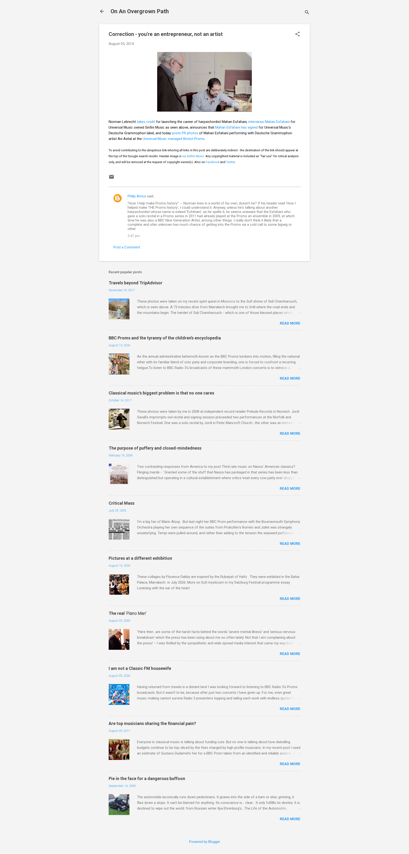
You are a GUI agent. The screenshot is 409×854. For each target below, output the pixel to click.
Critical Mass (121, 503)
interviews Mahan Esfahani (269, 122)
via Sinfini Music (193, 156)
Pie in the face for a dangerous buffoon (147, 778)
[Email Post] (111, 178)
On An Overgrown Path (140, 11)
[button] (297, 34)
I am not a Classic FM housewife (140, 668)
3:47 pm (134, 236)
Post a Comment (126, 247)
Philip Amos (137, 196)
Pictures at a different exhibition (140, 558)
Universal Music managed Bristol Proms (173, 139)
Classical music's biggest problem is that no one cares (161, 392)
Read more (290, 323)
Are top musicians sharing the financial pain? (152, 723)
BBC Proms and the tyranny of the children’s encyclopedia (165, 337)
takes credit (146, 122)
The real (127, 613)
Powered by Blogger (204, 842)
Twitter (230, 162)
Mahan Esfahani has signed (236, 127)
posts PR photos (185, 133)
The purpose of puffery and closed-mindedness (155, 448)
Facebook (212, 162)
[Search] (307, 13)
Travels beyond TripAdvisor (135, 282)
